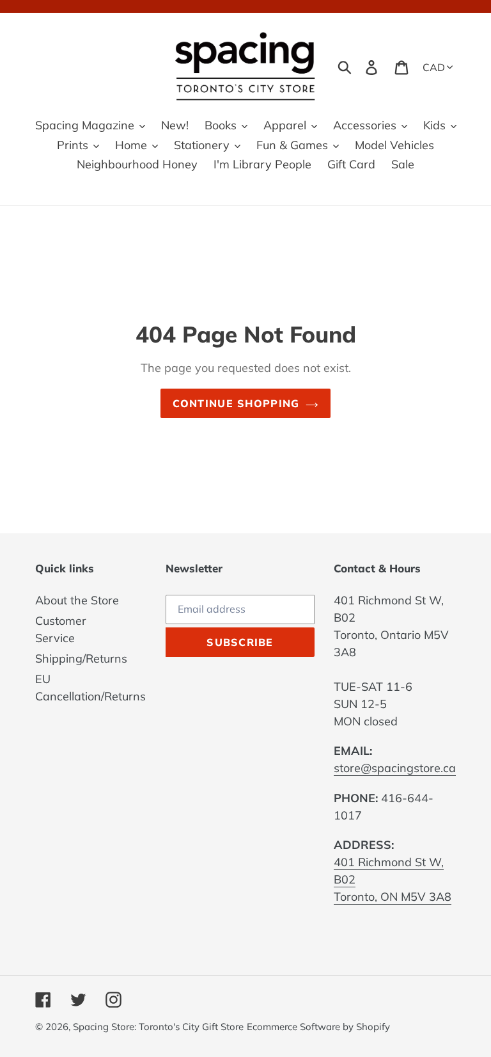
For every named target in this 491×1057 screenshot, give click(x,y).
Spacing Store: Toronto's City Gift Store (158, 1027)
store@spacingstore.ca (395, 768)
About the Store (77, 600)
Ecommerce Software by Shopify (318, 1027)
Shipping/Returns (81, 658)
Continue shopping (236, 403)
